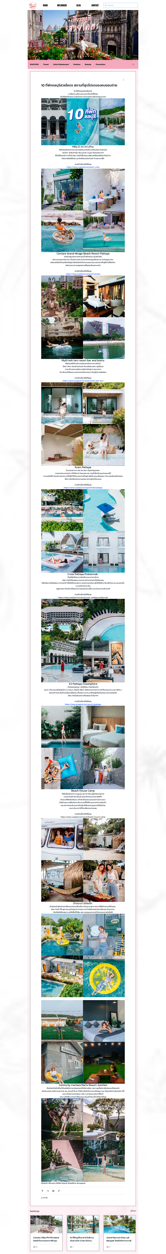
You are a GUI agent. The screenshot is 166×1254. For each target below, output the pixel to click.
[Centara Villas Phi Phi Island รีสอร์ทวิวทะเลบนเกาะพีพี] (46, 1224)
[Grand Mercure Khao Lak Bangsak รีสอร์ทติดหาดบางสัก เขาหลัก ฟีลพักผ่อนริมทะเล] (120, 1224)
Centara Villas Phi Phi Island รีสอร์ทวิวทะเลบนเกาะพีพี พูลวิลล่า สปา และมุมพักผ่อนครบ (46, 1239)
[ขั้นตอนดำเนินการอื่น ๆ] (123, 79)
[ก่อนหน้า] (31, 35)
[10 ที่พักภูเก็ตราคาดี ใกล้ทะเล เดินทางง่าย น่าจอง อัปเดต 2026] (83, 1224)
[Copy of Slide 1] (77, 56)
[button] (133, 64)
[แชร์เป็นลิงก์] (59, 1191)
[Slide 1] (80, 56)
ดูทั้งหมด (133, 1211)
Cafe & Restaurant (61, 64)
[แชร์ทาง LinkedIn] (53, 1191)
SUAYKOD (34, 64)
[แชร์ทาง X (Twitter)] (48, 1191)
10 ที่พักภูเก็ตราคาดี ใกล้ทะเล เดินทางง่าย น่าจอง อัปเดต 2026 (82, 1239)
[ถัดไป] (135, 35)
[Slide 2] (83, 56)
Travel (46, 64)
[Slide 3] (85, 56)
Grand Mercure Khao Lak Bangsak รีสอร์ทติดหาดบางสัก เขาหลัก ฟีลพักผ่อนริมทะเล (119, 1239)
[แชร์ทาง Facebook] (42, 1191)
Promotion (100, 64)
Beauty (88, 64)
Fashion (76, 64)
